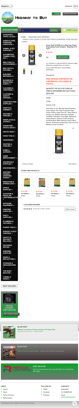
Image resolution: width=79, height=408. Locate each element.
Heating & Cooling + (7, 145)
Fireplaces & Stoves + (9, 121)
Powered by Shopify (29, 403)
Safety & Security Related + (7, 239)
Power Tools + (10, 227)
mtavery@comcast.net (68, 397)
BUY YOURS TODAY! (11, 314)
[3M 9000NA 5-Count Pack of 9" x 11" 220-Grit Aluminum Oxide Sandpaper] (27, 183)
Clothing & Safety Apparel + (8, 96)
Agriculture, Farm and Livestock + (9, 42)
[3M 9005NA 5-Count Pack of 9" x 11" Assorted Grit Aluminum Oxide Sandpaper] (72, 183)
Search (5, 389)
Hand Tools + (9, 136)
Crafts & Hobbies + (7, 109)
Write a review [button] (70, 209)
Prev (23, 55)
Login (57, 14)
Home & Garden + (7, 151)
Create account (70, 14)
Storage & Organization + (9, 265)
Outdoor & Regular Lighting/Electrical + (10, 196)
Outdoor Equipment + (8, 204)
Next (40, 55)
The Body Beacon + (7, 272)
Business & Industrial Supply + (8, 82)
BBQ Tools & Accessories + (10, 63)
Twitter (45, 389)
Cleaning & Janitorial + (8, 89)
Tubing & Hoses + (7, 278)
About (5, 392)
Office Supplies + (8, 189)
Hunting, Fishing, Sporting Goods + (7, 175)
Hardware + (8, 140)
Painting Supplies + (8, 210)
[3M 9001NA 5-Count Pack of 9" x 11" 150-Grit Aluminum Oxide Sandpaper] (42, 183)
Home (23, 37)
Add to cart (63, 57)
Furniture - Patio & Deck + (9, 127)
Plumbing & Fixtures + (8, 222)
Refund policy (7, 398)
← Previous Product (27, 164)
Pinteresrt (46, 395)
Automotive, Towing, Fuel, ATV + (9, 56)
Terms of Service (8, 395)
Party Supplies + (8, 216)
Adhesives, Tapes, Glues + (9, 35)
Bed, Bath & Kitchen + (8, 69)
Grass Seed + (9, 132)
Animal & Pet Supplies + (9, 49)
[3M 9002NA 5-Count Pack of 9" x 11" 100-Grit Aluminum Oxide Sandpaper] (57, 183)
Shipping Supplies (7, 252)
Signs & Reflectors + (9, 258)
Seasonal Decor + (7, 246)
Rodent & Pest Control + (10, 232)
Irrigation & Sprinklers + (9, 183)
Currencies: (68, 6)
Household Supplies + (8, 163)
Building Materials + (8, 75)
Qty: (47, 57)
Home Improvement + (10, 157)
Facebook (46, 392)
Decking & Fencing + (7, 115)
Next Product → (73, 164)
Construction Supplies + (39, 37)
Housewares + (9, 168)
